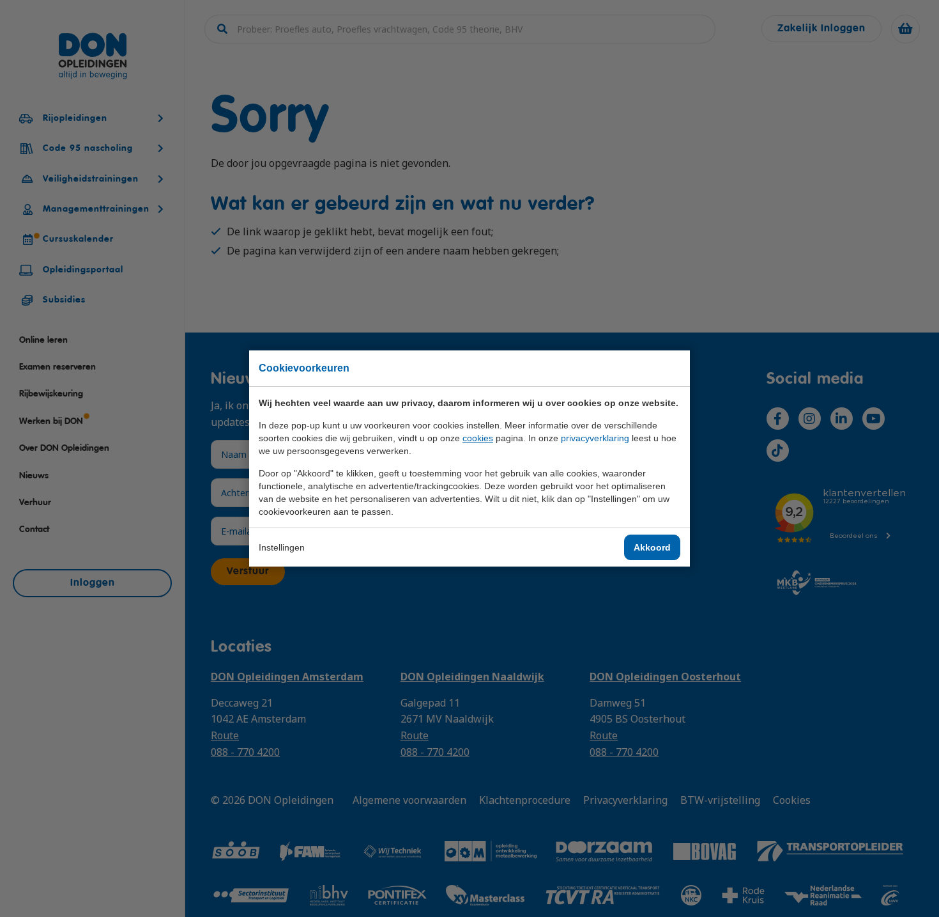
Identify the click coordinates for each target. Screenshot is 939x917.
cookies (477, 438)
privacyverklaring (595, 438)
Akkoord (652, 547)
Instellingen (282, 547)
